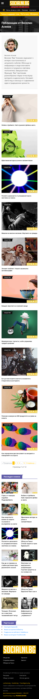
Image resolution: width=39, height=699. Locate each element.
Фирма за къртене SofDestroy (13, 629)
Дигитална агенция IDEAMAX (12, 693)
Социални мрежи (8, 660)
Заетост (23, 660)
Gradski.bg (15, 683)
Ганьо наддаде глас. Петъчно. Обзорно (19, 14)
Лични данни (24, 678)
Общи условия (8, 678)
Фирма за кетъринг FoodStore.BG (14, 635)
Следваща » (30, 463)
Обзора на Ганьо (8, 663)
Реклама (25, 10)
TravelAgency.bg (25, 683)
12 (24, 463)
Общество (6, 658)
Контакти (32, 10)
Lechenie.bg (7, 683)
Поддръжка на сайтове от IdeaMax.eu (16, 632)
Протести (24, 658)
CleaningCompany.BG (10, 627)
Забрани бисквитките (20, 6)
